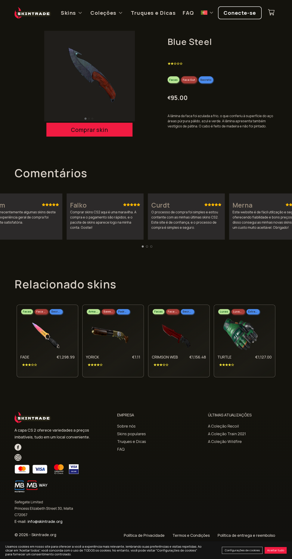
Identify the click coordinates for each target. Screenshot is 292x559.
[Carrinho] (271, 13)
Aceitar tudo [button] (275, 550)
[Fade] (44, 335)
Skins (68, 12)
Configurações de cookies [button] (242, 550)
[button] (85, 119)
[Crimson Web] (176, 335)
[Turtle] (241, 335)
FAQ (188, 12)
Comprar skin (89, 130)
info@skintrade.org (45, 521)
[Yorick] (110, 335)
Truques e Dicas (153, 12)
